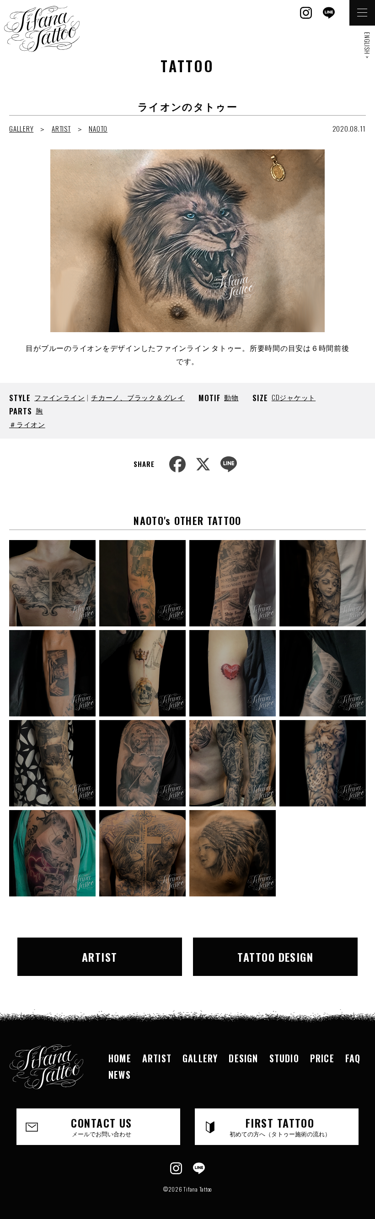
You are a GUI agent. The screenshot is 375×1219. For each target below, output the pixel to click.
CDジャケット (294, 397)
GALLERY (21, 128)
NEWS (119, 1074)
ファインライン (59, 397)
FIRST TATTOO (280, 1126)
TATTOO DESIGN (275, 957)
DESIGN (243, 1058)
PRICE (322, 1058)
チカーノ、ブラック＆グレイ (138, 397)
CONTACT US (101, 1126)
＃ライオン (27, 424)
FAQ (353, 1058)
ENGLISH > (367, 45)
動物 (231, 397)
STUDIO (284, 1058)
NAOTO (98, 128)
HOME (119, 1058)
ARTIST (61, 128)
